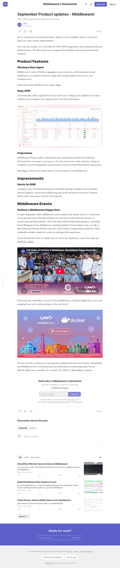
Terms (75, 551)
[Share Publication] (91, 4)
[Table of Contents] (2, 284)
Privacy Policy (77, 402)
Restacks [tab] (32, 428)
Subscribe (100, 4)
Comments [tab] (23, 428)
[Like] (19, 31)
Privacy (69, 551)
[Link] (14, 61)
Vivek (25, 23)
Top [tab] (20, 457)
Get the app (71, 557)
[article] (60, 470)
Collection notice (86, 551)
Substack (48, 563)
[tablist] (27, 428)
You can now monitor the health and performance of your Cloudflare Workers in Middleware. (48, 468)
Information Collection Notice (59, 402)
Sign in (113, 4)
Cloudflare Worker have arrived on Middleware (42, 464)
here (58, 85)
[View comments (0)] (25, 31)
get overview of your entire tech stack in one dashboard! (40, 503)
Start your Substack (54, 557)
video (30, 241)
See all (22, 516)
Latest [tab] (26, 457)
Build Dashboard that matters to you (36, 482)
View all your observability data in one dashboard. (44, 500)
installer (52, 72)
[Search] (86, 4)
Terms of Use (71, 400)
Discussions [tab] (35, 457)
